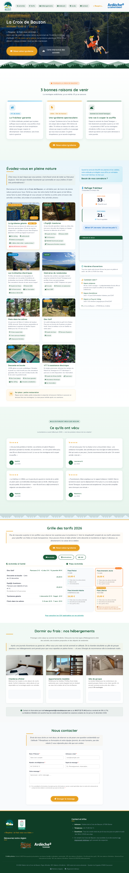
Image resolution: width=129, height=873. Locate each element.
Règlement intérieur (72, 869)
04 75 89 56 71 (88, 828)
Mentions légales (57, 869)
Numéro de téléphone (37, 763)
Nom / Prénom (34, 754)
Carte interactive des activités (56, 51)
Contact (85, 6)
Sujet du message (72, 763)
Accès (73, 6)
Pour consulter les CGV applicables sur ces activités (64, 616)
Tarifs (32, 6)
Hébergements (47, 6)
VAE (81, 557)
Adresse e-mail (71, 754)
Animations (67, 557)
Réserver (34, 218)
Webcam (62, 6)
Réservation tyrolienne (23, 51)
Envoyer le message (66, 799)
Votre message (34, 771)
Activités (21, 6)
